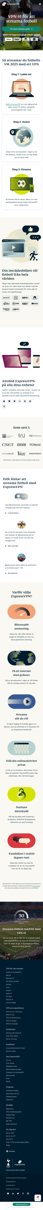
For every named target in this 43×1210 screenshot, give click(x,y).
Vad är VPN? (10, 1133)
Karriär (8, 1081)
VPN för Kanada (11, 1021)
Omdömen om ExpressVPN (15, 1072)
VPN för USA (10, 1015)
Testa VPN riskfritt (12, 1036)
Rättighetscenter (11, 1066)
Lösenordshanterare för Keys (15, 1048)
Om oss (8, 1060)
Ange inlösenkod (11, 1124)
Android (8, 984)
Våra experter (10, 1075)
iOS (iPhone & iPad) (12, 981)
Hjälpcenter (10, 1109)
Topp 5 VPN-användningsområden (17, 1142)
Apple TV (9, 993)
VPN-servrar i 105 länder (14, 1012)
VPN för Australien (12, 1024)
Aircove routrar (11, 1051)
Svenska (12, 1151)
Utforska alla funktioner (13, 1033)
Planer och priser (11, 1039)
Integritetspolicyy (11, 1181)
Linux (8, 987)
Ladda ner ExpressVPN (13, 972)
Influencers (9, 1099)
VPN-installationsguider (13, 1112)
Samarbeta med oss (12, 1093)
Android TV (9, 999)
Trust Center (10, 1063)
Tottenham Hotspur (12, 1090)
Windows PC (10, 978)
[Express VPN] (11, 4)
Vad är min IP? (10, 1136)
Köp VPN (9, 1121)
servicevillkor (36, 886)
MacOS (8, 975)
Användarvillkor (10, 1185)
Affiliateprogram (11, 1096)
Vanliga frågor (10, 1115)
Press (8, 1078)
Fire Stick (9, 996)
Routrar (8, 990)
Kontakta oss (10, 1118)
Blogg (8, 1145)
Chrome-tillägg (11, 1002)
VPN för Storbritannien (13, 1018)
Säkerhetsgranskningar (13, 1069)
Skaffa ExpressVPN (13, 104)
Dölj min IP (9, 1139)
